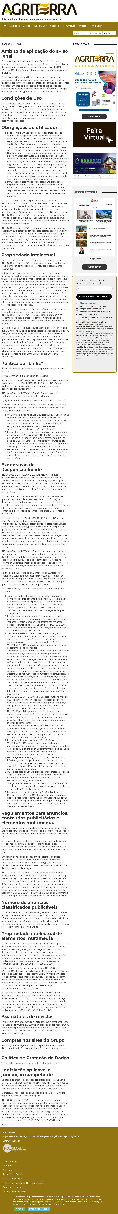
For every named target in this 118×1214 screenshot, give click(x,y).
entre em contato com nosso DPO (99, 349)
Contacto (7, 1165)
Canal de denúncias (12, 1187)
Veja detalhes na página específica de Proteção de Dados (30, 1063)
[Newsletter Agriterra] (94, 227)
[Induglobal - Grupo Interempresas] (14, 1148)
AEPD (79, 356)
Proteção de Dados (12, 1174)
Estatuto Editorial (11, 1141)
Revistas (82, 26)
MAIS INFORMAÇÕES (39, 1209)
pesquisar (109, 33)
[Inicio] (5, 25)
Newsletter (96, 26)
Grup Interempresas (35, 1197)
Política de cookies (12, 1178)
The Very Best (40, 26)
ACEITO (19, 1209)
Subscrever (94, 116)
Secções (54, 26)
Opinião (26, 26)
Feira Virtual (69, 26)
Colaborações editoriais (14, 1191)
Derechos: (105, 342)
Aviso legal (105, 317)
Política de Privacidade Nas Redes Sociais (23, 1183)
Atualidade (14, 26)
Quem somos (10, 1161)
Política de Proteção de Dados (91, 320)
